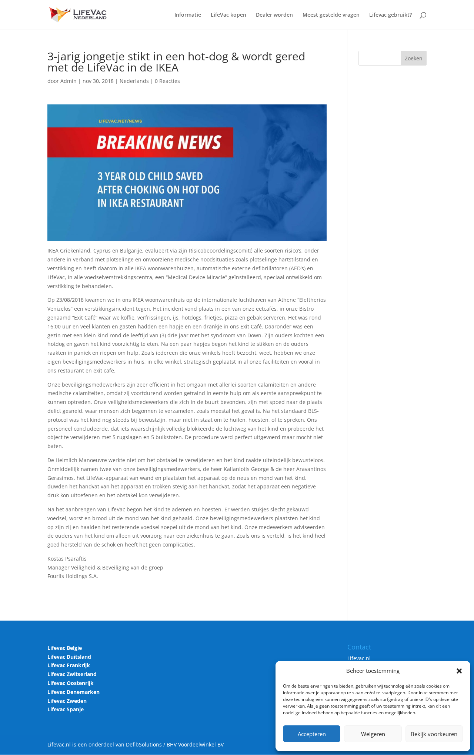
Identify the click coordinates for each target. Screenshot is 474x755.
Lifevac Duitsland (69, 656)
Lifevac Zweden (67, 700)
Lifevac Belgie (64, 647)
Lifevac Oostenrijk (70, 682)
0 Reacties (167, 80)
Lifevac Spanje (65, 709)
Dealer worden (274, 15)
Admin (68, 80)
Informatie (187, 15)
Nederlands (134, 80)
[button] (459, 671)
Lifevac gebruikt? (390, 15)
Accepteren (312, 734)
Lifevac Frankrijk (68, 665)
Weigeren (373, 734)
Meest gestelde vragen (331, 15)
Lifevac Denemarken (73, 691)
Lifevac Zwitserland (72, 674)
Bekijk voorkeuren (434, 734)
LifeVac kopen (228, 15)
